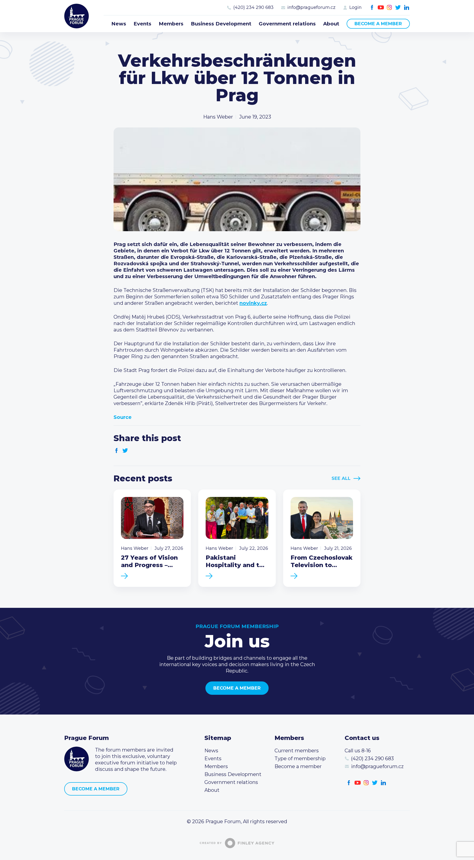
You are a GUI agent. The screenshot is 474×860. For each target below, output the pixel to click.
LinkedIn (407, 7)
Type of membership (300, 758)
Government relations (287, 24)
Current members (297, 751)
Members (171, 24)
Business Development (221, 24)
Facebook (372, 7)
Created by (211, 842)
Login (355, 7)
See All (341, 478)
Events (142, 24)
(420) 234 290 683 (253, 7)
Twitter (398, 7)
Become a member (378, 23)
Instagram (389, 7)
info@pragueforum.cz (311, 7)
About (331, 24)
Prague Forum (76, 16)
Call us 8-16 (358, 751)
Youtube (381, 7)
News (118, 24)
